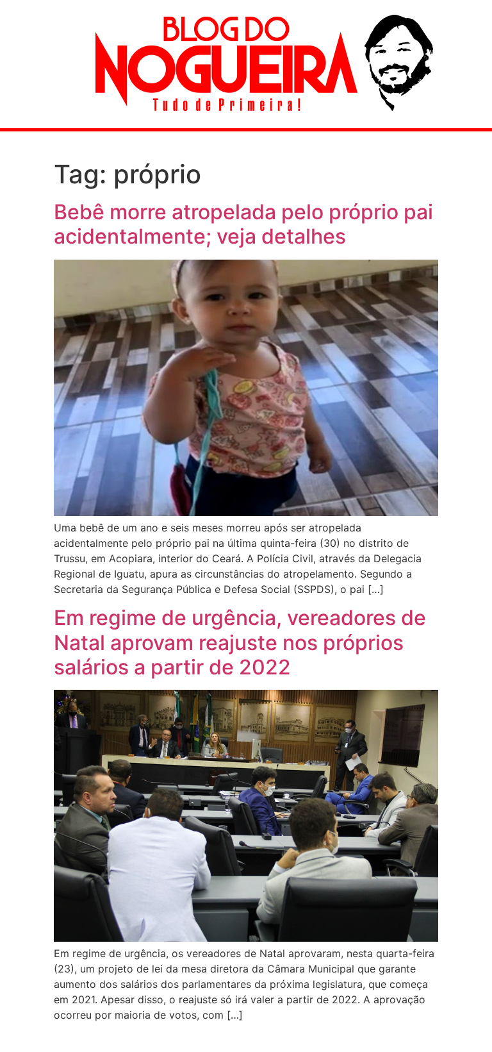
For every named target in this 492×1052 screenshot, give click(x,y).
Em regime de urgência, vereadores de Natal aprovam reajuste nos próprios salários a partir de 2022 (240, 642)
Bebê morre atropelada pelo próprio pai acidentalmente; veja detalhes (243, 224)
